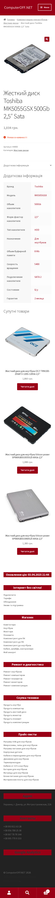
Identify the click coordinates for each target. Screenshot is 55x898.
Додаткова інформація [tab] (16, 165)
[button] (46, 39)
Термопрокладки (12, 762)
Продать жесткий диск (15, 712)
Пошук (27, 893)
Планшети (9, 635)
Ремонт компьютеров (14, 675)
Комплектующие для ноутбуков (32, 19)
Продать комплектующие (16, 722)
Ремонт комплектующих (16, 685)
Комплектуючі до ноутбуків (17, 645)
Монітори (8, 631)
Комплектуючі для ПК (14, 638)
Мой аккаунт (10, 652)
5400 (37, 264)
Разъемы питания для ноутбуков (20, 748)
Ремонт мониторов (13, 682)
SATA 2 (38, 276)
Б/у (36, 289)
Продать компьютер (14, 708)
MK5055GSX (41, 195)
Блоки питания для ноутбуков (19, 776)
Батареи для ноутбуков (15, 769)
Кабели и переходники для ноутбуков (22, 755)
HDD (37, 229)
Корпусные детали (13, 752)
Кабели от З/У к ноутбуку (16, 766)
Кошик (42, 890)
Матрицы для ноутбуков (16, 772)
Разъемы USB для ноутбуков (17, 741)
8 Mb (37, 251)
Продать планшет (12, 718)
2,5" (37, 216)
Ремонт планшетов (13, 678)
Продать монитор (12, 715)
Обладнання (10, 601)
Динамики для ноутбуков (16, 759)
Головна (11, 19)
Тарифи (7, 598)
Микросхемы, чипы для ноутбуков (20, 745)
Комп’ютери (10, 624)
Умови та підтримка (13, 605)
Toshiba (39, 186)
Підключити (10, 595)
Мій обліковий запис (9, 893)
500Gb (38, 204)
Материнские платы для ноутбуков (21, 779)
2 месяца (39, 298)
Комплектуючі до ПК (14, 642)
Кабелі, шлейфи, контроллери (18, 648)
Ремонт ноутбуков (13, 671)
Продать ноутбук (12, 705)
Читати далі (27, 386)
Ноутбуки (8, 628)
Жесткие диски (11, 23)
